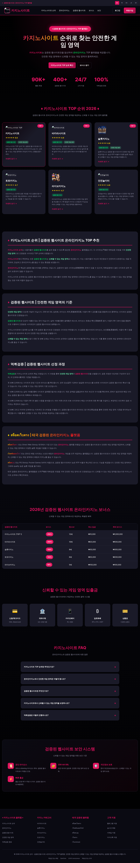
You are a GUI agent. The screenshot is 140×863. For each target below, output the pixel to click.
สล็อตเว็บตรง (76, 823)
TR (122, 3)
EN (126, 3)
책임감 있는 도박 (87, 858)
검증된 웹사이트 (79, 10)
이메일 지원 (111, 833)
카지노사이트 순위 (48, 10)
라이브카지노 (41, 833)
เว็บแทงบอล (76, 842)
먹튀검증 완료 (7, 842)
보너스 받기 (84, 65)
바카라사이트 (41, 823)
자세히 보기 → (11, 159)
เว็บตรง (74, 837)
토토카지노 (41, 837)
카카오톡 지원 (112, 837)
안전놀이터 (41, 842)
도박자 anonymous (74, 858)
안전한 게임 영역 (8, 837)
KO (117, 3)
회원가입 (129, 10)
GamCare (63, 858)
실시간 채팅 (111, 828)
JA (131, 3)
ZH (136, 3)
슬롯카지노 (41, 828)
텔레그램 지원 (112, 823)
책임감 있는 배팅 (53, 858)
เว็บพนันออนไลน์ (77, 828)
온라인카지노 (64, 10)
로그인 (117, 10)
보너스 (91, 10)
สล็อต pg (75, 833)
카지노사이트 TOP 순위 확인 (62, 65)
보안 (99, 10)
